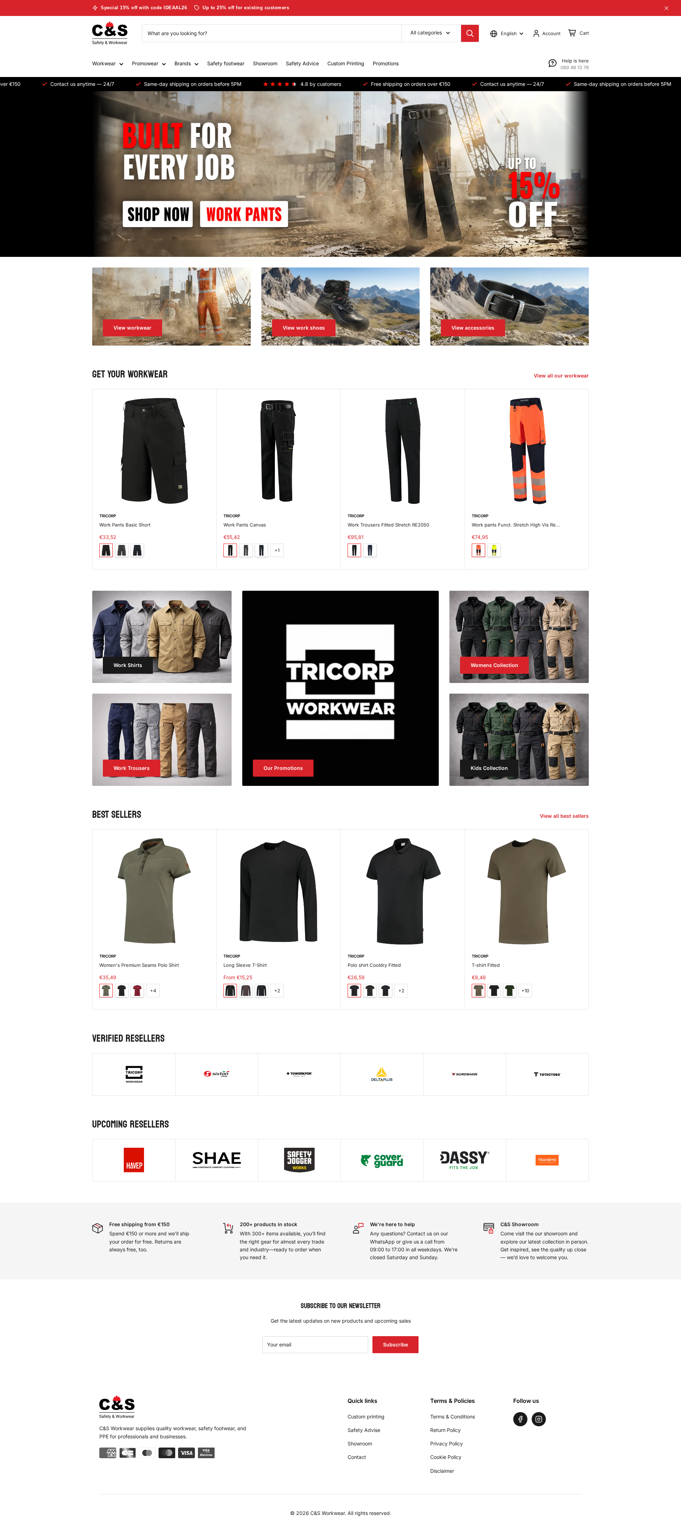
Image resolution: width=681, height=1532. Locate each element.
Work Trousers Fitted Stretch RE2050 (388, 525)
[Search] (470, 33)
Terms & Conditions (452, 1416)
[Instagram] (539, 1419)
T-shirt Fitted (486, 965)
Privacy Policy (446, 1443)
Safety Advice (302, 63)
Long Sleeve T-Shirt (245, 965)
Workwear (104, 63)
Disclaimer (442, 1471)
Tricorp (107, 515)
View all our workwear (562, 376)
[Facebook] (520, 1419)
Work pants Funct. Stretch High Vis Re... (516, 525)
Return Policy (445, 1430)
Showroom (265, 63)
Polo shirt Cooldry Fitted (374, 965)
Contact (357, 1457)
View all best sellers (565, 816)
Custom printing (366, 1416)
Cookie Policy (445, 1457)
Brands (183, 63)
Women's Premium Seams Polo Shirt (139, 965)
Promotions (386, 63)
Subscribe (395, 1344)
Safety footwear (225, 63)
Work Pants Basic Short (124, 525)
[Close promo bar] (666, 8)
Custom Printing (345, 63)
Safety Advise (364, 1430)
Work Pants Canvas (244, 525)
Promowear (145, 63)
